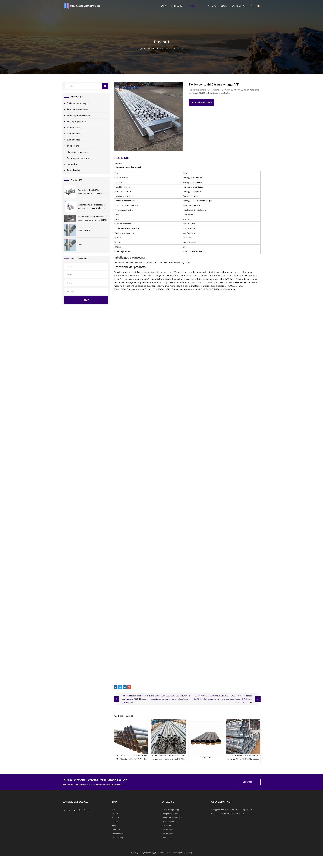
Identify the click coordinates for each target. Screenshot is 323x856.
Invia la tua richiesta (202, 102)
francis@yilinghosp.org (182, 852)
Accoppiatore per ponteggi (79, 158)
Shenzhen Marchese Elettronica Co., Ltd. (227, 813)
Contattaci (239, 5)
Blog (224, 5)
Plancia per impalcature (78, 152)
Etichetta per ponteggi (77, 103)
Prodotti (193, 5)
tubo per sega (73, 133)
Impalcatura (72, 164)
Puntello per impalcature (78, 115)
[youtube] (79, 810)
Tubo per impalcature (166, 48)
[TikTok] (89, 810)
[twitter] (74, 810)
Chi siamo (176, 5)
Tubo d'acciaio (73, 170)
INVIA (86, 300)
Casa (163, 5)
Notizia (211, 5)
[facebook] (64, 810)
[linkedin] (69, 810)
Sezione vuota (73, 127)
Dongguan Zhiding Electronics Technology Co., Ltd (231, 809)
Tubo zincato (73, 145)
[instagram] (84, 810)
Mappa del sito (118, 833)
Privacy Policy (117, 837)
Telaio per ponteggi (76, 121)
